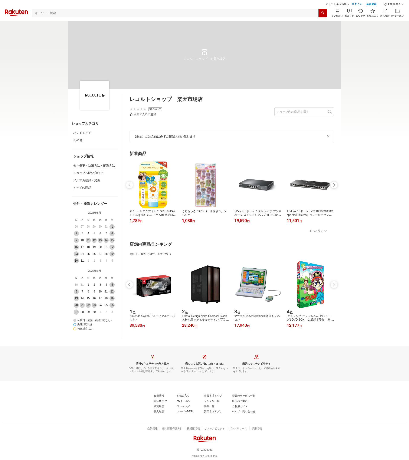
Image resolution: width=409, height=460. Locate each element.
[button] (394, 4)
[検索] (322, 13)
